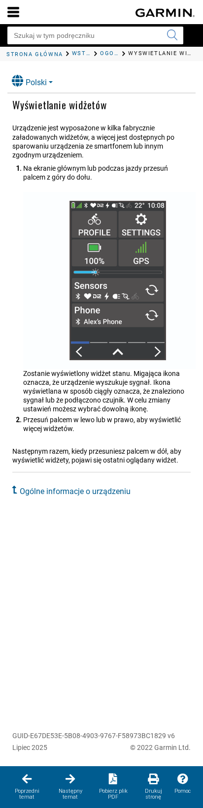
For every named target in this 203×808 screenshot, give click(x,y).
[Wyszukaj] (172, 35)
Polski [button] (36, 82)
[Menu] (13, 12)
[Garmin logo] (165, 12)
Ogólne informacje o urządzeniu (75, 491)
